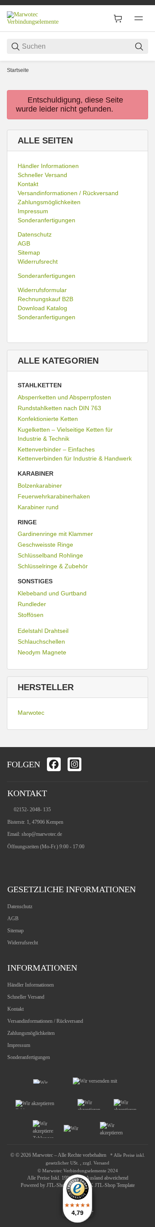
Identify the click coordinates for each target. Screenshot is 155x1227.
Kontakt (15, 1009)
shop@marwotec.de (42, 834)
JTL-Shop (57, 1185)
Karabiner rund (38, 507)
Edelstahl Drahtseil (43, 630)
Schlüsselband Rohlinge (50, 555)
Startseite (18, 70)
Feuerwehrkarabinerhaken (54, 496)
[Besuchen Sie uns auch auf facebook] (54, 764)
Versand (101, 1163)
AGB (13, 919)
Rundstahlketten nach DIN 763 (59, 408)
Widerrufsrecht (22, 943)
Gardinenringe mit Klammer (55, 533)
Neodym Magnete (42, 652)
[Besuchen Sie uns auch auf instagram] (74, 764)
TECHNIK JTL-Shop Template (103, 1185)
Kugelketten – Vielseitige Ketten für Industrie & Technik (65, 434)
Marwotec (31, 712)
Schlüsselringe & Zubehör (53, 566)
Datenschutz (19, 906)
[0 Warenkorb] (117, 18)
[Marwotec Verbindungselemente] (39, 18)
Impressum (18, 1045)
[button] (137, 736)
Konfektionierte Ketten (48, 418)
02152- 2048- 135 (32, 810)
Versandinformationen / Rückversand (45, 1021)
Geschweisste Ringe (45, 544)
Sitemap (15, 931)
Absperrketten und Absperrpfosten (64, 397)
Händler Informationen (30, 985)
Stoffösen (30, 614)
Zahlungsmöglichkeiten (31, 1033)
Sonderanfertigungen (28, 1057)
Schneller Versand (25, 997)
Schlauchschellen (41, 641)
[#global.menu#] (138, 18)
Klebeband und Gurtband (52, 593)
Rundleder (32, 604)
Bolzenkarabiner (40, 485)
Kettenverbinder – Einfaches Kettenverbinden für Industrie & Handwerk (75, 454)
